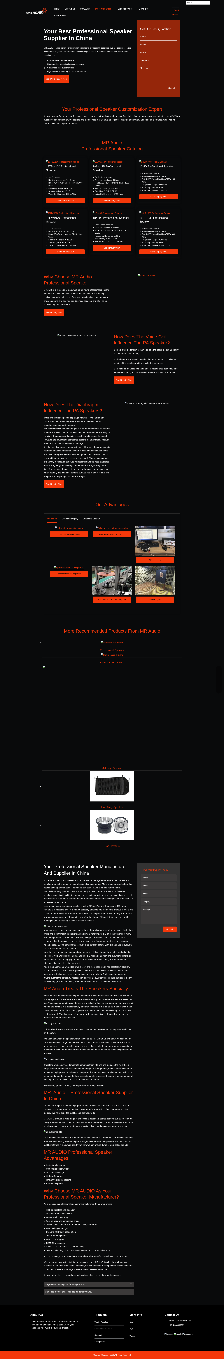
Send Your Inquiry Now (56, 79)
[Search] (208, 2)
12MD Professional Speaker (156, 166)
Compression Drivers (112, 662)
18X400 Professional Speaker (111, 217)
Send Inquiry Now (65, 200)
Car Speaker (99, 1342)
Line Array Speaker (112, 807)
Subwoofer (98, 1335)
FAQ (131, 1329)
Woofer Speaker (101, 1322)
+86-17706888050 (176, 1325)
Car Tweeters (112, 846)
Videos (132, 1336)
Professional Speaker (112, 650)
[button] (112, 9)
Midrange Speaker (112, 768)
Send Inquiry (175, 12)
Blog (131, 1322)
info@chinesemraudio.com (180, 1321)
